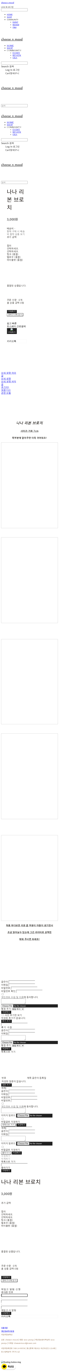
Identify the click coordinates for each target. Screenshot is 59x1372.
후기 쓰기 (6, 1021)
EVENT (15, 22)
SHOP (9, 17)
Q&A (14, 27)
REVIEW (16, 24)
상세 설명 (6, 379)
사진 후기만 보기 (13, 1015)
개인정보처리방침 (7, 1331)
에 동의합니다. (20, 997)
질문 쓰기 (6, 1085)
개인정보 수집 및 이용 (12, 997)
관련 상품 (6, 393)
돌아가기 (6, 1153)
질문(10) (6, 390)
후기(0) (5, 387)
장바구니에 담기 (9, 1280)
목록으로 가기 (8, 1125)
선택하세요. (13, 248)
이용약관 (4, 1327)
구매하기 (6, 1171)
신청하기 (6, 1313)
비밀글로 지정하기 (10, 1122)
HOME (9, 14)
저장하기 (6, 1012)
